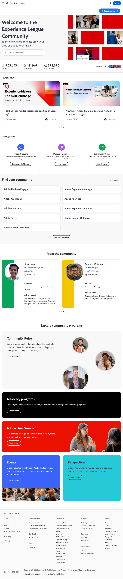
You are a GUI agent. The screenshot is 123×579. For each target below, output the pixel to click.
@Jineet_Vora (29, 271)
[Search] (4, 52)
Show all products (61, 237)
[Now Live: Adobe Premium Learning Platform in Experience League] (91, 102)
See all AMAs (102, 164)
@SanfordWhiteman (92, 271)
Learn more (14, 356)
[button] (109, 11)
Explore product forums (21, 164)
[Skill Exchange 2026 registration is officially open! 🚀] (31, 102)
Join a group (61, 164)
